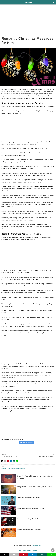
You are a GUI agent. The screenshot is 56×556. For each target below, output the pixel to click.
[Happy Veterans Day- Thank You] (8, 521)
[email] (14, 554)
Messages (4, 35)
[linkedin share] (11, 461)
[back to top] (53, 550)
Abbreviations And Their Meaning (28, 550)
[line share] (17, 461)
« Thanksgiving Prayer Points (9, 456)
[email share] (5, 461)
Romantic (22, 468)
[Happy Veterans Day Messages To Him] (8, 510)
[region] (28, 17)
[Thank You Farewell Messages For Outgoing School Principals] (8, 478)
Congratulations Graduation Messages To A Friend (34, 487)
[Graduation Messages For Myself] (8, 500)
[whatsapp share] (14, 461)
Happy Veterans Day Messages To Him (30, 508)
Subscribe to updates (28, 442)
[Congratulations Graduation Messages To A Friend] (8, 489)
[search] (54, 2)
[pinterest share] (8, 461)
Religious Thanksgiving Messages (29, 529)
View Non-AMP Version (37, 545)
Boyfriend (3, 468)
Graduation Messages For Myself (28, 497)
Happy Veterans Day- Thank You (28, 519)
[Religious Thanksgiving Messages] (8, 532)
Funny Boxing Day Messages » (46, 456)
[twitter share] (2, 461)
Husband (16, 468)
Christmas (10, 468)
